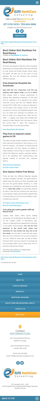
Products (20, 292)
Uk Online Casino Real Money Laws (16, 203)
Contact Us (20, 309)
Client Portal (19, 36)
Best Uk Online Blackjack (12, 205)
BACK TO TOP (8, 398)
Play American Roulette (11, 165)
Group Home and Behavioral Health (20, 303)
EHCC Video (20, 315)
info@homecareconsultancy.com (19, 27)
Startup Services (20, 286)
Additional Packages (20, 297)
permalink (16, 251)
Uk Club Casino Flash (10, 167)
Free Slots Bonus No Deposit (13, 129)
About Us (20, 280)
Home (20, 274)
